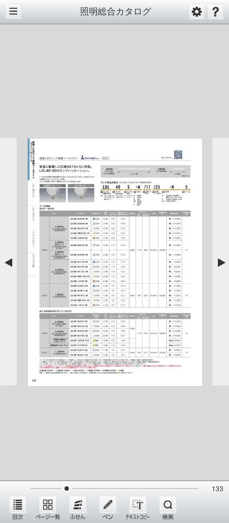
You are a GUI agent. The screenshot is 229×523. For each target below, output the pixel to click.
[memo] (108, 507)
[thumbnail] (48, 507)
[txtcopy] (138, 507)
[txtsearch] (168, 507)
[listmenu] (18, 507)
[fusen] (78, 507)
